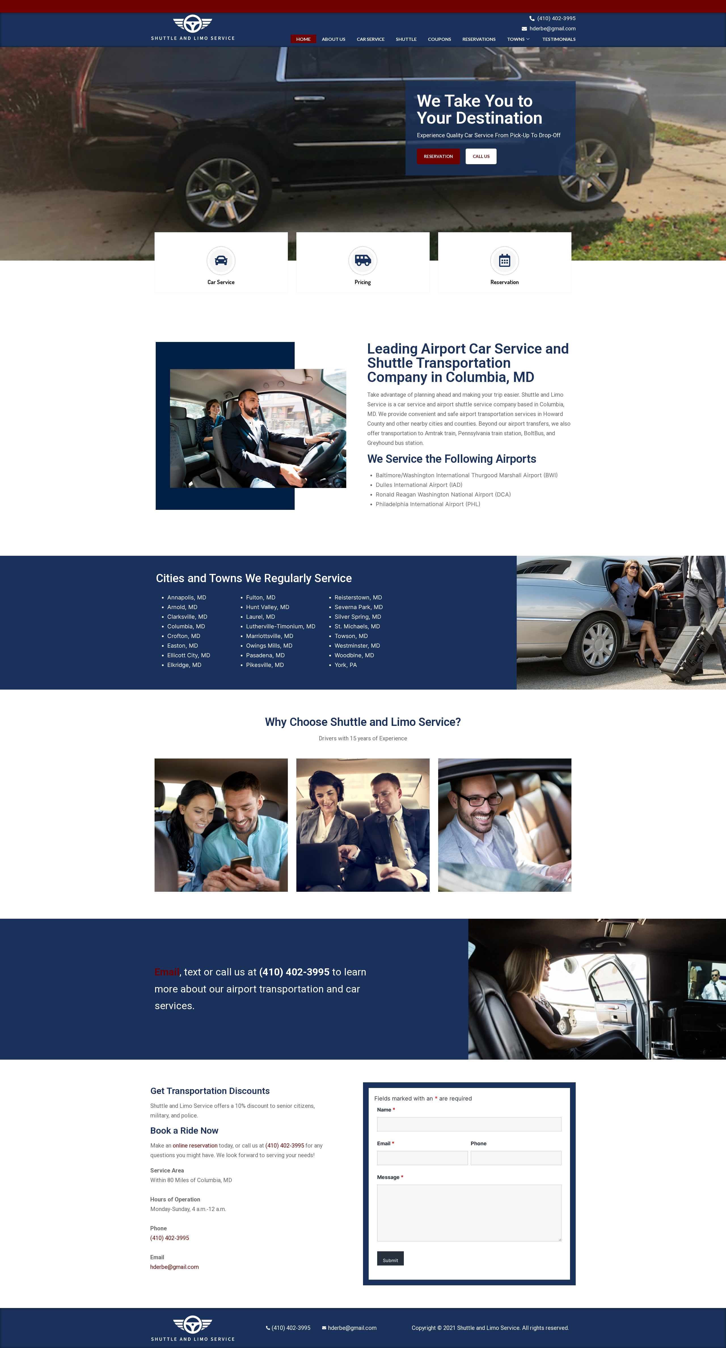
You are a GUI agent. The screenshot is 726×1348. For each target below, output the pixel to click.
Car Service (371, 39)
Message (390, 1177)
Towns (516, 39)
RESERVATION (438, 156)
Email (167, 972)
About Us (333, 39)
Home (303, 39)
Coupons (439, 39)
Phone (479, 1143)
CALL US (481, 156)
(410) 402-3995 (294, 972)
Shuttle (406, 39)
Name (386, 1110)
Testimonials (559, 39)
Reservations (479, 39)
